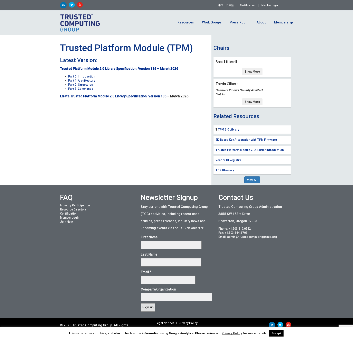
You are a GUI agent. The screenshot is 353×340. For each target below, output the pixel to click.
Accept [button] (276, 333)
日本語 (230, 5)
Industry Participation (75, 205)
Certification (247, 5)
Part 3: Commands (80, 88)
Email (146, 272)
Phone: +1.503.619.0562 (234, 228)
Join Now (66, 221)
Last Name (149, 254)
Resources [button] (186, 22)
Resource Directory (73, 209)
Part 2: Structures (80, 84)
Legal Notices (164, 323)
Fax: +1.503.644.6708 (233, 232)
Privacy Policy (188, 323)
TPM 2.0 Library (228, 129)
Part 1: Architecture (81, 80)
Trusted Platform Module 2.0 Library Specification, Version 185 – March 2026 (119, 69)
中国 (220, 5)
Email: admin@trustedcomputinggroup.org (247, 236)
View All (252, 180)
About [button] (261, 22)
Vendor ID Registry (228, 160)
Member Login (269, 5)
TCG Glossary (225, 170)
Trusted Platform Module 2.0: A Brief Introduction (250, 150)
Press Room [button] (239, 22)
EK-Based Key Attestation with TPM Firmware (246, 139)
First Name (149, 237)
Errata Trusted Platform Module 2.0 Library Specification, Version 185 (113, 96)
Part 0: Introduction (81, 76)
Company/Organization (158, 289)
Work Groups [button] (212, 22)
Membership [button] (283, 22)
